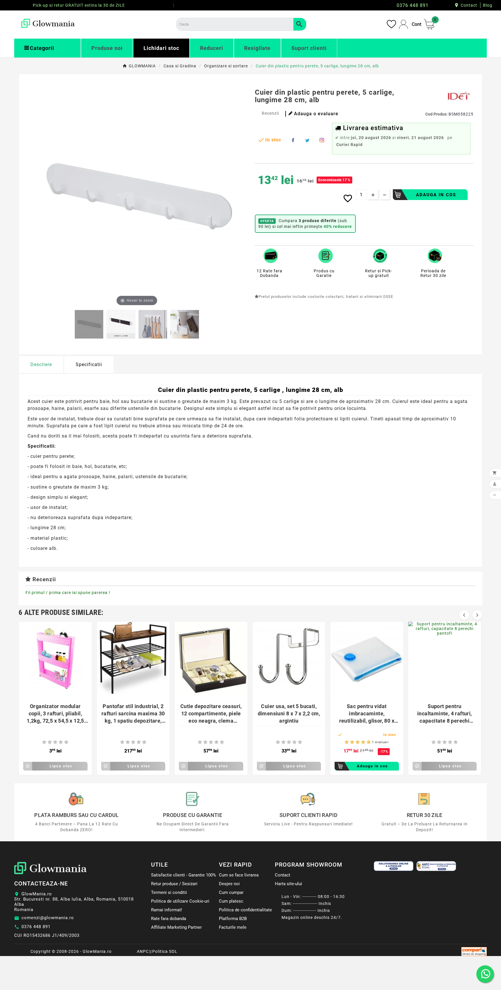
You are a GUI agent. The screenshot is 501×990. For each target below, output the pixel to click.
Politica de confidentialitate (245, 909)
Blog (487, 5)
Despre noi (229, 883)
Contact (469, 5)
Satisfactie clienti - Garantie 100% (183, 875)
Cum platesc (231, 901)
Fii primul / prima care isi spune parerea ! (68, 592)
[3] (55, 742)
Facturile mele (232, 927)
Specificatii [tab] (89, 364)
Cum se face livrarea (239, 875)
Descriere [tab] (41, 364)
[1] (44, 742)
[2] (50, 742)
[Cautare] (299, 24)
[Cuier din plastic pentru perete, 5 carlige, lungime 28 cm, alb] (89, 324)
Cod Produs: (437, 114)
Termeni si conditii (169, 892)
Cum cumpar (231, 892)
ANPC (143, 951)
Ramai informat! (166, 909)
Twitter (307, 140)
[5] (66, 742)
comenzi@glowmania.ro (47, 917)
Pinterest (322, 140)
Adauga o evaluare (316, 113)
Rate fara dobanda (168, 918)
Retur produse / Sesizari (174, 883)
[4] (61, 742)
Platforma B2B (233, 918)
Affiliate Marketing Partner (176, 927)
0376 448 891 (35, 926)
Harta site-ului (288, 883)
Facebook (293, 140)
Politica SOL (164, 951)
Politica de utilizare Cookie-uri (180, 901)
